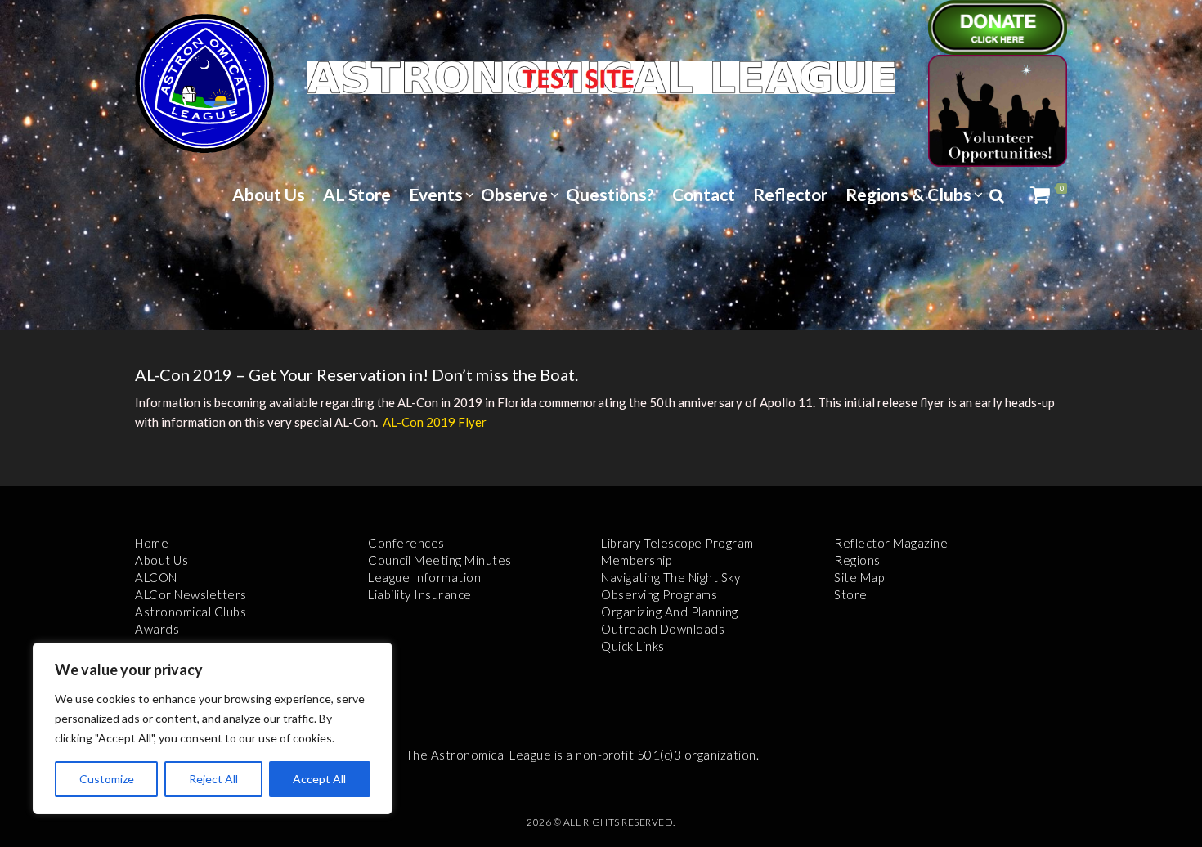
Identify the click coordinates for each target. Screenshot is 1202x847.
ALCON (156, 577)
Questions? (610, 194)
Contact (703, 194)
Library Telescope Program (677, 543)
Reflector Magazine (891, 543)
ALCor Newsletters (191, 594)
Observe (514, 194)
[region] (212, 728)
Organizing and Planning (669, 611)
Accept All (319, 779)
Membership (636, 560)
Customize (106, 779)
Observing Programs (659, 594)
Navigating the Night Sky (670, 577)
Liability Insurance (420, 594)
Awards (157, 628)
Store (851, 594)
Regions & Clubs (908, 194)
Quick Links (633, 646)
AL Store (357, 194)
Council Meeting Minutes (440, 560)
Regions (857, 560)
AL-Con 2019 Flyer (435, 422)
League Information (424, 577)
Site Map (859, 577)
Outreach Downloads (662, 628)
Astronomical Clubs (190, 611)
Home (151, 543)
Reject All (213, 779)
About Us (268, 194)
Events (436, 194)
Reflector (790, 194)
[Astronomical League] (204, 82)
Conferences (406, 543)
